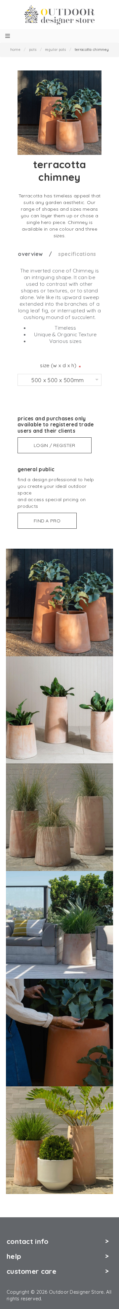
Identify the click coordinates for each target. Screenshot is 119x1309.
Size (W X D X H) (58, 365)
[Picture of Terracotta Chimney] (59, 602)
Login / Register (54, 445)
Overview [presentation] (30, 254)
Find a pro (47, 521)
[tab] (37, 254)
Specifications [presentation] (77, 254)
